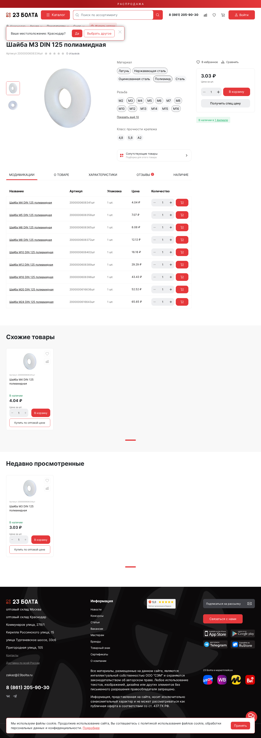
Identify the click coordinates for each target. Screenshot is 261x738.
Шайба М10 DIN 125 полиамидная (31, 252)
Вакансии (97, 628)
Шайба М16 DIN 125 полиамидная (31, 277)
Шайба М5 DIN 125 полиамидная (30, 215)
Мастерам (97, 635)
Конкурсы (97, 615)
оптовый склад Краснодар (26, 617)
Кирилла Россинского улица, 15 (30, 632)
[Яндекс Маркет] (236, 680)
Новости (96, 609)
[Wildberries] (222, 680)
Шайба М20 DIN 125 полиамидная (31, 289)
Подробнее (91, 728)
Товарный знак (100, 647)
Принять (240, 725)
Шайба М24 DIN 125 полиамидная (31, 301)
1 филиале (221, 120)
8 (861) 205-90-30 (183, 15)
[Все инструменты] (250, 680)
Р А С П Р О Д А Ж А (130, 4)
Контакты (12, 655)
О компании (98, 660)
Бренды (96, 641)
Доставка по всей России (23, 662)
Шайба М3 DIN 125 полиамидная (21, 508)
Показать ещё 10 (128, 117)
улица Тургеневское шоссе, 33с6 (31, 640)
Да (77, 33)
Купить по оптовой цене (29, 422)
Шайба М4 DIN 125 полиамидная (30, 202)
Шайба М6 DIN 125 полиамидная (30, 227)
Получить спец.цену (225, 103)
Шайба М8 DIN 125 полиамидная (30, 239)
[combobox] (113, 14)
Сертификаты (99, 654)
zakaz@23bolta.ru (19, 675)
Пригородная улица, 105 (24, 647)
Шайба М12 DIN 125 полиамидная (31, 264)
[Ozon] (208, 680)
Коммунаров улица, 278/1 (25, 624)
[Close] (120, 32)
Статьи (95, 622)
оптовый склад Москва (23, 609)
